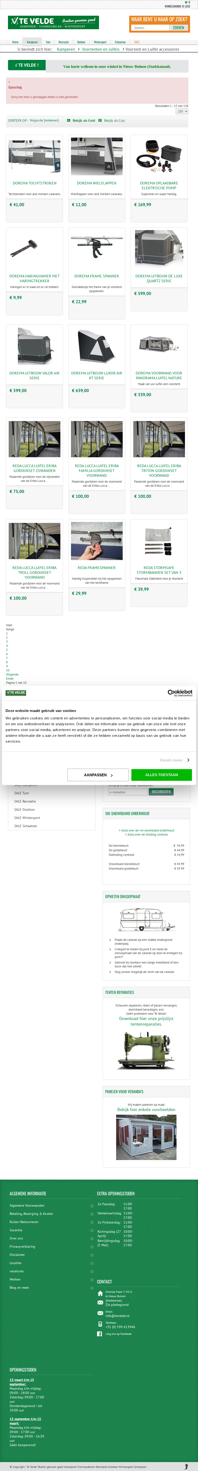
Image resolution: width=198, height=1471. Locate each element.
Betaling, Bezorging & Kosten (31, 1213)
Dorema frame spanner (96, 276)
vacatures (17, 1271)
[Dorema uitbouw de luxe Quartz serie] (159, 268)
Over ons (16, 1238)
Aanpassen (95, 775)
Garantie (16, 1230)
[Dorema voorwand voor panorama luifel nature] (159, 364)
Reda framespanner (97, 567)
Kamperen (66, 49)
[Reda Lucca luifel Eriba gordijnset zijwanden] (34, 457)
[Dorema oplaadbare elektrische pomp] (159, 175)
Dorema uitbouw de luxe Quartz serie (159, 278)
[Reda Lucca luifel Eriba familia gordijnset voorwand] (97, 457)
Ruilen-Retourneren (24, 1222)
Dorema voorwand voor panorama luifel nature (159, 375)
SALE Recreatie (25, 801)
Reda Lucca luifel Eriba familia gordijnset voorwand (97, 470)
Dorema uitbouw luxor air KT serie (96, 375)
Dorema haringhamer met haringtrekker (34, 278)
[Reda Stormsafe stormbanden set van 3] (159, 559)
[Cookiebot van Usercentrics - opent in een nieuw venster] (171, 693)
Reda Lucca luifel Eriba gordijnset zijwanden (35, 468)
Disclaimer (17, 1255)
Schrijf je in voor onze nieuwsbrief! (131, 785)
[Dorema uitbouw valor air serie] (34, 364)
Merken (15, 1279)
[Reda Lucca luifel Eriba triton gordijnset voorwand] (159, 457)
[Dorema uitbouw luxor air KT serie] (97, 364)
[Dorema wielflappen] (97, 175)
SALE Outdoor (24, 809)
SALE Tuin (21, 793)
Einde (10, 678)
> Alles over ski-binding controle (146, 834)
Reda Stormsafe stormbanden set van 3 (159, 570)
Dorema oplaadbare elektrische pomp (159, 185)
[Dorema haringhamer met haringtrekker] (34, 268)
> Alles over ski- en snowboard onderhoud (146, 830)
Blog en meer (19, 1287)
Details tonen (171, 760)
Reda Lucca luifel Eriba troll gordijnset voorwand (35, 572)
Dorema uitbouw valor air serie (34, 375)
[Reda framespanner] (97, 559)
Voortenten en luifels (101, 49)
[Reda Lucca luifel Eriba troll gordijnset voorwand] (34, 559)
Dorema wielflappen (96, 183)
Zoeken (178, 27)
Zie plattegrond (117, 1304)
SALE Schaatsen (25, 826)
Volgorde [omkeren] (44, 120)
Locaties (15, 1263)
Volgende (12, 674)
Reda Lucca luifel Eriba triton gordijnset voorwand (159, 470)
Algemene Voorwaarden (27, 1205)
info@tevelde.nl (117, 1316)
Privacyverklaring (22, 1246)
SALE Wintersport (27, 818)
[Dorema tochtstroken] (34, 175)
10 (7, 670)
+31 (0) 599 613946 (120, 1327)
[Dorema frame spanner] (97, 268)
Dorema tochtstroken (35, 183)
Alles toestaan (161, 775)
